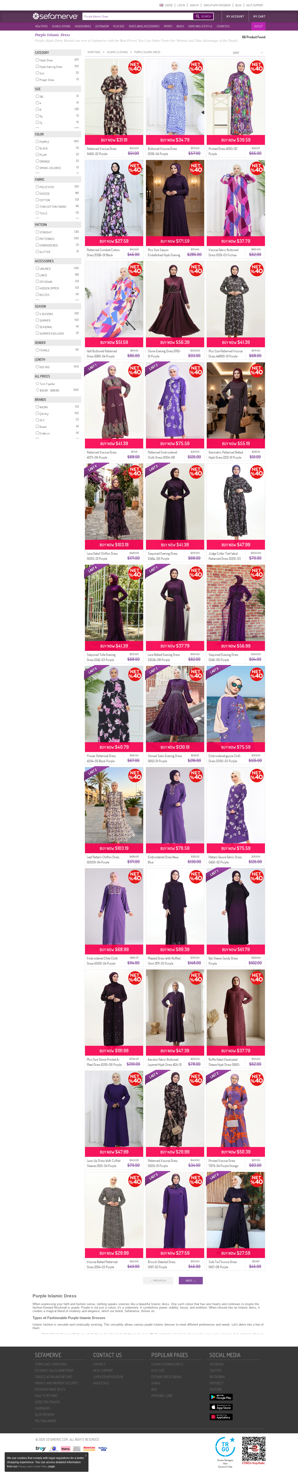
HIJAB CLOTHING (61, 26)
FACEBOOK (217, 1364)
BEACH (180, 26)
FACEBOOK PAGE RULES (50, 1389)
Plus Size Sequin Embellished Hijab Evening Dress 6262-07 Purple (164, 255)
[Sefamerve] (56, 16)
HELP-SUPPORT (254, 5)
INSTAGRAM (217, 1377)
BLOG (238, 5)
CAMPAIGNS (42, 1408)
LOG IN (181, 5)
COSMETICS (223, 26)
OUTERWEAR (102, 26)
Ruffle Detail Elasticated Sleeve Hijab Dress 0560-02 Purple (224, 1064)
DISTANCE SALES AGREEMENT (54, 1370)
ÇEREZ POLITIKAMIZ (47, 1402)
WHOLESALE (101, 1383)
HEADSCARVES (83, 26)
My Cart (259, 16)
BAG (154, 1389)
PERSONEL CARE (162, 1396)
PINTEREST (217, 1383)
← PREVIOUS (158, 1280)
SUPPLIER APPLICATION (108, 1377)
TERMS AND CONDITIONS (51, 1364)
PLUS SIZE (118, 26)
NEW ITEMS (41, 26)
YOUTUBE (216, 1389)
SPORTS (168, 26)
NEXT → (191, 1280)
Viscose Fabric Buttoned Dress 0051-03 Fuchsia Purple (223, 255)
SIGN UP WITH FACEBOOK (216, 5)
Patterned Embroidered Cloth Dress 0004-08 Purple (162, 457)
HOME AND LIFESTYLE (200, 26)
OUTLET (258, 26)
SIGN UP (194, 5)
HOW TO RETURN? (46, 1396)
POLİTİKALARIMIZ (45, 1421)
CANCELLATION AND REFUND (53, 1377)
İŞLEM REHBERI (44, 1415)
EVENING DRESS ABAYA (166, 1377)
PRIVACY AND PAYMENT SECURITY (56, 1383)
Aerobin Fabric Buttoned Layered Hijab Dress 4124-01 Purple (165, 1064)
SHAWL (156, 1383)
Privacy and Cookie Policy (33, 1466)
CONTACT (99, 1364)
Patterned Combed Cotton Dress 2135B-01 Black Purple (103, 255)
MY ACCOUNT (235, 16)
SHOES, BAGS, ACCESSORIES (144, 26)
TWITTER (215, 1370)
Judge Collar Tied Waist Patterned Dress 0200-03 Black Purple (225, 558)
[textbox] (133, 16)
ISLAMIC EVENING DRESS (167, 1364)
